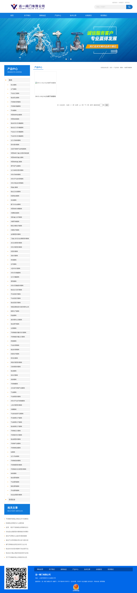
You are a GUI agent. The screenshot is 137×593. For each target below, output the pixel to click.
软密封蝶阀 (14, 251)
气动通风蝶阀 (15, 482)
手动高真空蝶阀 (16, 294)
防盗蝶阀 (13, 315)
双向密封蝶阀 (15, 144)
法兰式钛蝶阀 (15, 456)
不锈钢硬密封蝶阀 (16, 465)
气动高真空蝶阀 (16, 298)
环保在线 (96, 581)
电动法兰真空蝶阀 (16, 290)
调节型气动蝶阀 (16, 166)
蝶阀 (10, 80)
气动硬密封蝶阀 (16, 396)
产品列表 (116, 67)
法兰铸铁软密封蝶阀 (17, 170)
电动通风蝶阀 (15, 477)
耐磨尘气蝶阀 (15, 311)
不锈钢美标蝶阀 (16, 460)
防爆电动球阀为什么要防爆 (15, 523)
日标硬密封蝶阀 (16, 366)
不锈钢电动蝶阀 (16, 448)
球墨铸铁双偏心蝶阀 (17, 157)
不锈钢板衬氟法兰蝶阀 (18, 337)
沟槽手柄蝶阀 (15, 221)
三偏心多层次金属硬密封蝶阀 (20, 238)
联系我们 (127, 2)
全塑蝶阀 (13, 328)
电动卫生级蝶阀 (16, 191)
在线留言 (121, 2)
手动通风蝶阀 (15, 490)
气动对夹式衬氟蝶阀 (17, 136)
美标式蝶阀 (14, 255)
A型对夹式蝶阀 (15, 268)
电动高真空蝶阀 (16, 302)
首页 (12, 15)
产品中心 (58, 15)
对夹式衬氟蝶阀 (16, 272)
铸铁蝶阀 (13, 473)
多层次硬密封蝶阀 (16, 243)
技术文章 (73, 15)
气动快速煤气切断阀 (17, 413)
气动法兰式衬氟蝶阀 (17, 132)
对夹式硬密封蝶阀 (16, 247)
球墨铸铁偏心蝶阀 (16, 161)
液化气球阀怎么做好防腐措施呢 (16, 536)
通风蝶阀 (13, 281)
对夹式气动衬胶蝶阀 (17, 179)
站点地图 (84, 581)
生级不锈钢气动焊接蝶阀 (18, 149)
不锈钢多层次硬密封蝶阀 (18, 469)
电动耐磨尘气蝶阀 (16, 426)
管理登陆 (102, 581)
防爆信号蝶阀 (15, 354)
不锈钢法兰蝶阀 (16, 430)
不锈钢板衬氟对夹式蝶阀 (18, 332)
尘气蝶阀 (13, 89)
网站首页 (40, 569)
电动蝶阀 (13, 371)
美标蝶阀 (13, 379)
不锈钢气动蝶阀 (16, 443)
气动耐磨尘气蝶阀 (16, 422)
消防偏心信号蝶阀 (16, 217)
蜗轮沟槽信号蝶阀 (16, 226)
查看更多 (12, 499)
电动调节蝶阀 (15, 324)
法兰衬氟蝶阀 (15, 277)
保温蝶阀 (13, 200)
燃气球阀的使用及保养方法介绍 (16, 544)
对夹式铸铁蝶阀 (16, 174)
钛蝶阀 (13, 452)
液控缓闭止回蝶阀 (16, 319)
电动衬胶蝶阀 (15, 349)
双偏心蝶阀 (14, 187)
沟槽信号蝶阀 (15, 230)
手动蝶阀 (13, 110)
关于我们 (27, 15)
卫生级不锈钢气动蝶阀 (18, 388)
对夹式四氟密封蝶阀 (17, 285)
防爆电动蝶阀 (15, 196)
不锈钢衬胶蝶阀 (16, 102)
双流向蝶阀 (14, 358)
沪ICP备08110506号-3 (64, 581)
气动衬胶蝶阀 (15, 345)
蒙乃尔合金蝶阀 (16, 204)
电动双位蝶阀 (15, 97)
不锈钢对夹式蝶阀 (16, 435)
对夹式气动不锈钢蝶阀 (18, 401)
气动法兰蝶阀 (15, 93)
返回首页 (115, 2)
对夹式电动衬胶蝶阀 (17, 183)
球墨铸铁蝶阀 (15, 119)
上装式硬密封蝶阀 (16, 405)
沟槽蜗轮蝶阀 (15, 213)
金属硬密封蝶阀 (16, 234)
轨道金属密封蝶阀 (16, 495)
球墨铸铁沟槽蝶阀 (16, 208)
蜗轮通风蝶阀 (15, 486)
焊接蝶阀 (13, 341)
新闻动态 (42, 15)
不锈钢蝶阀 (14, 384)
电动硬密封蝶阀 (16, 439)
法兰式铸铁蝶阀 (16, 140)
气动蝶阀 (13, 392)
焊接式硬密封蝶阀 (16, 362)
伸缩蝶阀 (13, 260)
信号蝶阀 (13, 264)
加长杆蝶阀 (14, 375)
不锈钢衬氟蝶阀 (16, 106)
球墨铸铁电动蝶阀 (16, 115)
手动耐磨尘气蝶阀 (16, 418)
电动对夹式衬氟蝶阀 (17, 123)
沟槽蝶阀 (13, 409)
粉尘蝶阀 (13, 85)
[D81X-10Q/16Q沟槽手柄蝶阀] (45, 83)
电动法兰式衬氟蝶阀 (17, 127)
